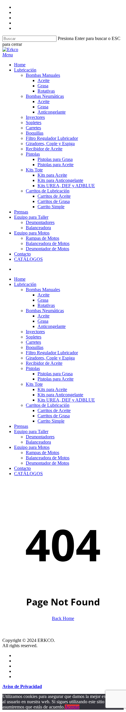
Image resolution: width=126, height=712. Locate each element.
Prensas (21, 426)
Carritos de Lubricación (47, 405)
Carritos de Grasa (54, 415)
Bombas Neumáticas (45, 310)
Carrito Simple (51, 420)
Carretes (33, 342)
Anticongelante (52, 326)
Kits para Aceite (52, 389)
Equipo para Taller (31, 431)
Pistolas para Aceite (56, 378)
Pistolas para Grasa (55, 373)
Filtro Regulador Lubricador (52, 352)
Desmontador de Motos (47, 463)
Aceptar (72, 706)
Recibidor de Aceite (44, 363)
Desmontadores (40, 436)
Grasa (43, 300)
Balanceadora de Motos (47, 457)
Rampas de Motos (42, 452)
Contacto (22, 468)
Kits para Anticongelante (60, 394)
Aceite (44, 294)
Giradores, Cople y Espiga (50, 357)
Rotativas (46, 305)
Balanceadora (38, 442)
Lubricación (25, 284)
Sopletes (33, 336)
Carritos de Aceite (54, 410)
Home (19, 279)
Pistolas (33, 368)
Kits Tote (34, 384)
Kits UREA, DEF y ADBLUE (66, 399)
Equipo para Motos (32, 447)
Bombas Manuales (43, 289)
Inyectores (35, 331)
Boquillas (34, 347)
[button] (7, 54)
